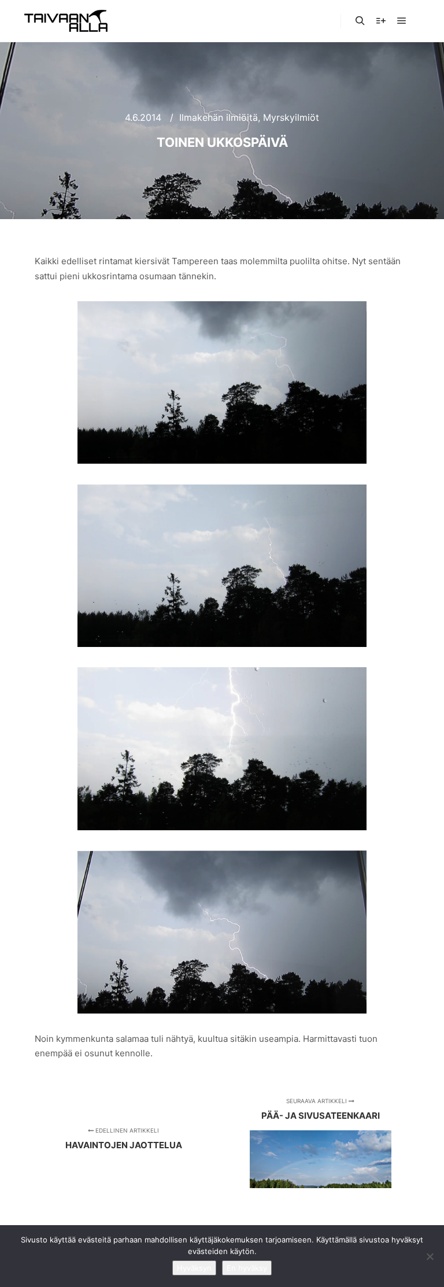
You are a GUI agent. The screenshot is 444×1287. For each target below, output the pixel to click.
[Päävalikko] (401, 20)
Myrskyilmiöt (291, 117)
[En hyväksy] (429, 1256)
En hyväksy (247, 1268)
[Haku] (360, 20)
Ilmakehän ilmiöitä (218, 117)
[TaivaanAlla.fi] (66, 21)
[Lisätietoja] (381, 20)
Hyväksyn (194, 1268)
